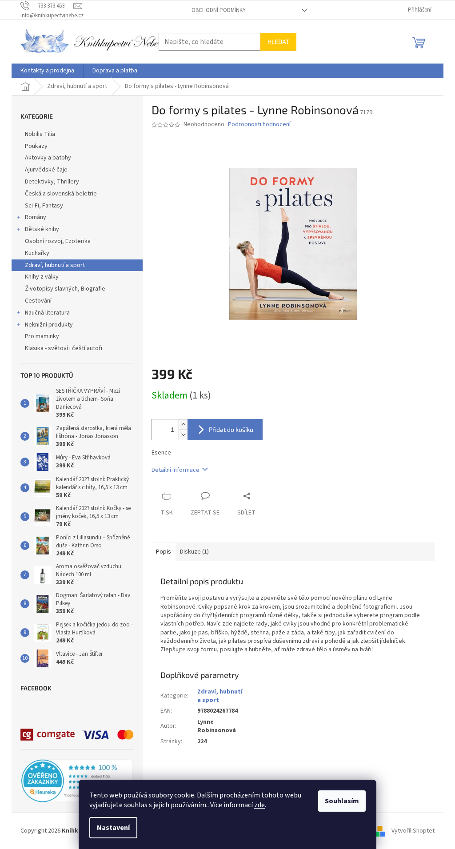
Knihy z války (42, 276)
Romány (35, 217)
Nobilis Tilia (40, 134)
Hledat (278, 41)
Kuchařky (37, 253)
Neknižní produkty (49, 324)
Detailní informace (176, 470)
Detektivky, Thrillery (52, 181)
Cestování (38, 300)
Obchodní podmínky (219, 10)
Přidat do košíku (231, 429)
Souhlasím (342, 801)
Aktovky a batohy (48, 157)
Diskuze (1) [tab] (194, 551)
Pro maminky (42, 336)
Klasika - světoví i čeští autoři (63, 348)
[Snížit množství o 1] (183, 435)
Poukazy (36, 146)
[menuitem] (47, 71)
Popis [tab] (163, 551)
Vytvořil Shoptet (413, 830)
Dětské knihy (42, 229)
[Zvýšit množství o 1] (183, 424)
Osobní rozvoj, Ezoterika (58, 241)
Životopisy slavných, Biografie (65, 288)
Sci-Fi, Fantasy (44, 205)
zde (259, 805)
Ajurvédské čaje (46, 169)
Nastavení (113, 828)
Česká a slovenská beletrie (61, 193)
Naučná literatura (47, 312)
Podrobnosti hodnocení (259, 124)
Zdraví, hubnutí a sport (55, 265)
